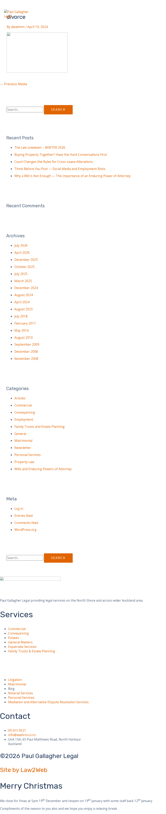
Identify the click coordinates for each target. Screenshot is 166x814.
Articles (20, 398)
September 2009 (26, 344)
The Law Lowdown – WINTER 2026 (39, 147)
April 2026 (22, 252)
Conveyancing (24, 412)
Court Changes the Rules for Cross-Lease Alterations (53, 161)
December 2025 (26, 259)
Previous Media (13, 84)
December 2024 (26, 288)
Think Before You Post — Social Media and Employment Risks (59, 169)
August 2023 (23, 309)
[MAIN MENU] (11, 22)
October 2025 (24, 267)
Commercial (23, 405)
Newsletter (22, 447)
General (20, 433)
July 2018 (21, 316)
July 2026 (21, 245)
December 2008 (26, 351)
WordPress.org (25, 529)
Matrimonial (23, 440)
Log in (18, 508)
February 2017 (25, 323)
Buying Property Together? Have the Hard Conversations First (60, 154)
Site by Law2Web (23, 770)
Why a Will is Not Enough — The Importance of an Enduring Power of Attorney (72, 176)
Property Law (24, 462)
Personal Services (27, 455)
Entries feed (23, 515)
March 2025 (23, 281)
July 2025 (21, 274)
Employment (23, 419)
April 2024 (22, 302)
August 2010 (23, 337)
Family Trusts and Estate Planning (39, 426)
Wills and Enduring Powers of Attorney (43, 469)
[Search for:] (25, 109)
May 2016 (21, 330)
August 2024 (23, 295)
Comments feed (26, 522)
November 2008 (26, 358)
